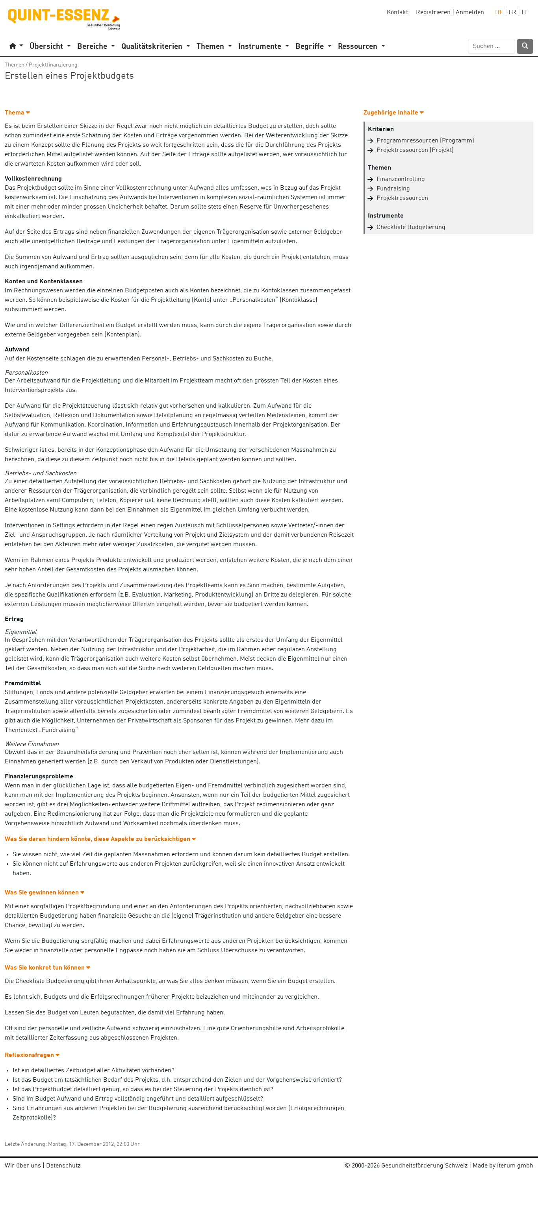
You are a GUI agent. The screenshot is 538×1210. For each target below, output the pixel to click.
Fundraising (393, 189)
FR (512, 12)
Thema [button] (15, 113)
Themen (14, 65)
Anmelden (470, 12)
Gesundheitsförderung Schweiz (424, 1166)
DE (499, 12)
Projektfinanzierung (53, 65)
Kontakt (397, 12)
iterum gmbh (515, 1166)
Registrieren (433, 12)
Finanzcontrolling (401, 179)
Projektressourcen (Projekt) (415, 150)
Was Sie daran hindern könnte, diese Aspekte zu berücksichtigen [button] (98, 839)
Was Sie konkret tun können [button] (45, 968)
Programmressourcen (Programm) (425, 141)
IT (524, 12)
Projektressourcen (402, 198)
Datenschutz (63, 1166)
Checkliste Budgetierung (411, 227)
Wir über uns (23, 1166)
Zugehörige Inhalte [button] (392, 113)
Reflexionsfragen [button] (30, 1055)
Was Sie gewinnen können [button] (42, 893)
